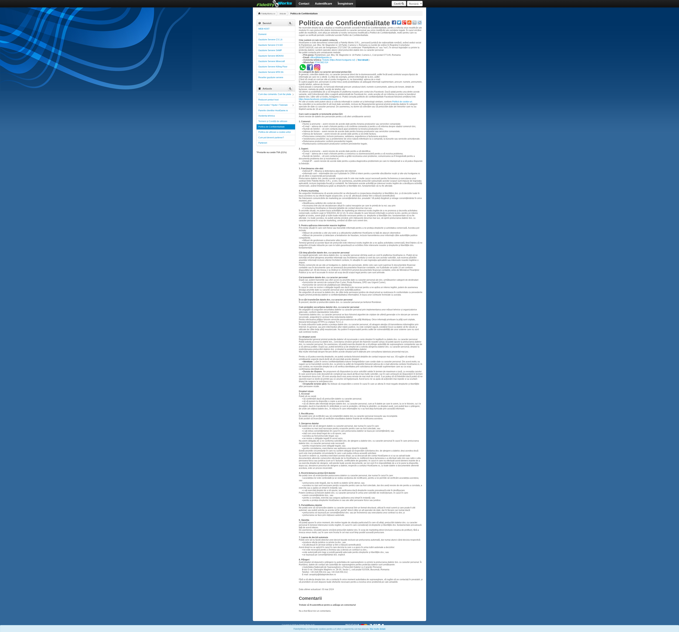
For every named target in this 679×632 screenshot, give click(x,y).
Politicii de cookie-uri (402, 101)
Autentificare (323, 3)
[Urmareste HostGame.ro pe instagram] (317, 67)
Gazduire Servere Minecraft (271, 61)
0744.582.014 (321, 62)
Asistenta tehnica (266, 116)
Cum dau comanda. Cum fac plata (274, 94)
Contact (304, 3)
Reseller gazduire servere (270, 77)
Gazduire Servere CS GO (270, 45)
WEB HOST (263, 29)
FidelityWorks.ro (268, 14)
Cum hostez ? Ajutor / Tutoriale (273, 105)
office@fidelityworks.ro (321, 57)
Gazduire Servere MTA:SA (270, 72)
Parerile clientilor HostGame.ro (273, 110)
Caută (397, 3)
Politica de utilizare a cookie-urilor (274, 132)
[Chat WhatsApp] (302, 67)
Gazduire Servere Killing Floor (272, 66)
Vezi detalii (363, 60)
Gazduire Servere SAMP (270, 50)
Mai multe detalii (377, 629)
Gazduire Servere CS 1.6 (270, 39)
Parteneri (262, 143)
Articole (283, 14)
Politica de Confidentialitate (271, 127)
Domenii (262, 34)
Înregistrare (345, 3)
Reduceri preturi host (268, 99)
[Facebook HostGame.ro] (310, 67)
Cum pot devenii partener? (271, 137)
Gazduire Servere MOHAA (271, 56)
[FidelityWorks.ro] (274, 3)
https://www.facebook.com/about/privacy (318, 99)
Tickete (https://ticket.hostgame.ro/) (338, 60)
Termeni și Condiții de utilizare (272, 121)
